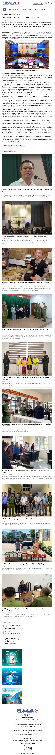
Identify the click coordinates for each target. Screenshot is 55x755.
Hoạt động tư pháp (13, 9)
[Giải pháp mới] (33, 753)
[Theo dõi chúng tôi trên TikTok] (48, 3)
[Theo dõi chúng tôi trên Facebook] (46, 3)
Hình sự (18, 14)
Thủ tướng (10, 146)
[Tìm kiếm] (41, 3)
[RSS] (30, 715)
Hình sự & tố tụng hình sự (40, 9)
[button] (51, 3)
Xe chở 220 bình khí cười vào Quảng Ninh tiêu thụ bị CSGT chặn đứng (23, 564)
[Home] (4, 9)
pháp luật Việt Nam (20, 146)
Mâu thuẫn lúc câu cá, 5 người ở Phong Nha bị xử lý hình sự (20, 519)
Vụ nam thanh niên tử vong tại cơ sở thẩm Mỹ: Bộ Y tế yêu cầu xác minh (24, 236)
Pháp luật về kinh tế (26, 9)
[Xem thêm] (51, 9)
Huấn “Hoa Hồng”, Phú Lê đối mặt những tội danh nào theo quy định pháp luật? (26, 282)
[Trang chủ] (27, 711)
